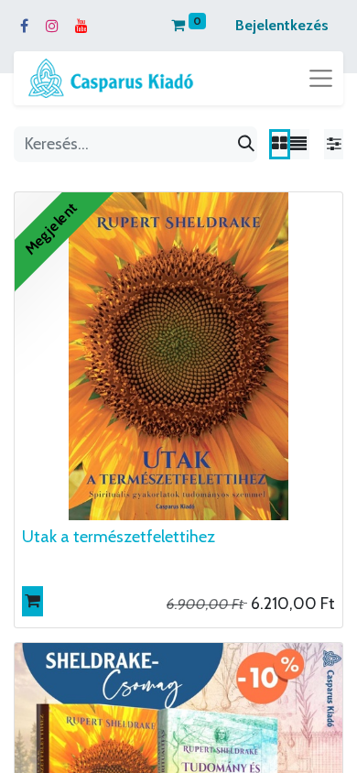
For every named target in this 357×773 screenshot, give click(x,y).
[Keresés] (246, 144)
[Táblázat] (279, 144)
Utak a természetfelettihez (118, 537)
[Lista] (298, 144)
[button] (32, 601)
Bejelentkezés (282, 25)
